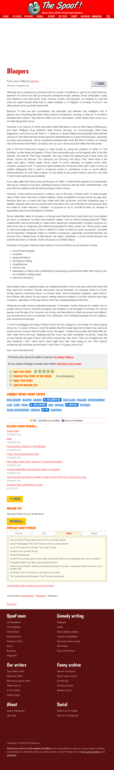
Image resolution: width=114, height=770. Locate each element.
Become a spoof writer (18, 681)
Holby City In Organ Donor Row (23, 454)
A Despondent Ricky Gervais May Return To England (33, 469)
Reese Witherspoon (18, 410)
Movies (73, 404)
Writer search (14, 685)
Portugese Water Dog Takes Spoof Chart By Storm (34, 562)
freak (24, 405)
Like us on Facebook (73, 420)
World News (13, 631)
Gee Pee (34, 81)
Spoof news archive (67, 676)
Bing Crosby (14, 399)
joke (50, 405)
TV (46, 409)
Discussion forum (66, 650)
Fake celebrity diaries (67, 631)
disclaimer (11, 755)
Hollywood (39, 404)
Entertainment (96, 399)
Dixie (9, 438)
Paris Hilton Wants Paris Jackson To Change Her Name (35, 461)
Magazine (12, 655)
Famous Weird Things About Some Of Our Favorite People (38, 540)
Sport (10, 646)
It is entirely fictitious (63, 357)
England (81, 399)
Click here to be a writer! (69, 364)
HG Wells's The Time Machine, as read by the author (35, 572)
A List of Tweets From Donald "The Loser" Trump (33, 547)
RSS (35, 420)
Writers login (13, 695)
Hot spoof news (65, 685)
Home (5, 16)
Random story (64, 690)
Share (101, 83)
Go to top (11, 604)
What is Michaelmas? (20, 555)
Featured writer (14, 676)
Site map (11, 715)
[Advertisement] (57, 42)
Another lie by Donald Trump (24, 551)
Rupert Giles (13, 431)
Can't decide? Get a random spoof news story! (30, 585)
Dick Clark (69, 399)
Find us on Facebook (67, 715)
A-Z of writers (14, 690)
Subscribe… (16, 521)
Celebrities (53, 399)
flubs (16, 405)
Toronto (35, 410)
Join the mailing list (25, 385)
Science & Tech (14, 641)
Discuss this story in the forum (32, 376)
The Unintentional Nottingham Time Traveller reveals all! (37, 576)
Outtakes (85, 405)
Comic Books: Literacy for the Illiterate (26, 446)
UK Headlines (14, 627)
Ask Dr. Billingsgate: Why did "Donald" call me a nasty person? (39, 544)
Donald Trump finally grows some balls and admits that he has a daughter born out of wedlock (55, 558)
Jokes (60, 627)
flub (9, 405)
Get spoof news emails (68, 641)
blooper (27, 399)
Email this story (23, 380)
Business (11, 650)
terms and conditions (91, 752)
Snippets (61, 622)
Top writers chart (15, 671)
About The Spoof (15, 711)
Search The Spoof (66, 671)
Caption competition (67, 636)
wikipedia (56, 410)
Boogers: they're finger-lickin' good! (25, 484)
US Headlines (14, 622)
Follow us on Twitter (51, 420)
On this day (62, 681)
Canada (37, 399)
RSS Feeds (62, 646)
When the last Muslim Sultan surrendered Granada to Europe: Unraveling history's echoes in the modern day (56, 567)
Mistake (59, 405)
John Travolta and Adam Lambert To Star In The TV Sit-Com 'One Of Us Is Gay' (47, 477)
